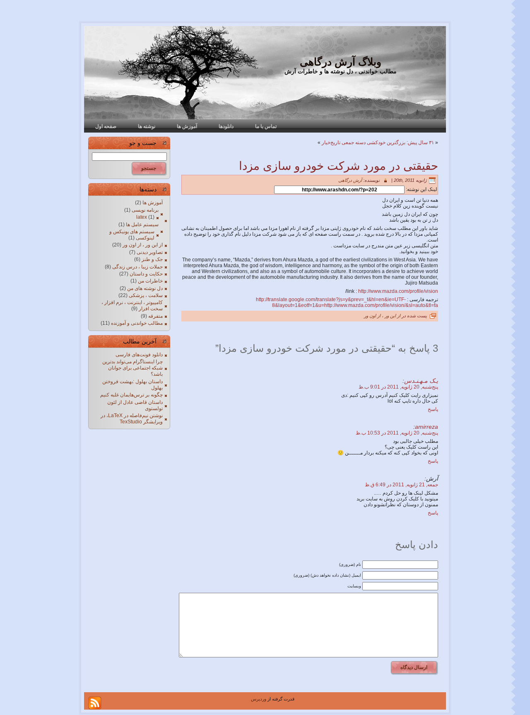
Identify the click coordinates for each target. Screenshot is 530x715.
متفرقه (155, 316)
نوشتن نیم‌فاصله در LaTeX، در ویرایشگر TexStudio (132, 419)
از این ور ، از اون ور (143, 245)
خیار (326, 142)
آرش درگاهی (350, 180)
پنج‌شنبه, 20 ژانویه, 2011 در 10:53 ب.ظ (397, 433)
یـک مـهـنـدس (421, 380)
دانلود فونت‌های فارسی (139, 355)
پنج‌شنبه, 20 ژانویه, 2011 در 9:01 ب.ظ (398, 387)
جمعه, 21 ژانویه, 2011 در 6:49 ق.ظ (401, 485)
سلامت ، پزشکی (146, 295)
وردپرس (258, 698)
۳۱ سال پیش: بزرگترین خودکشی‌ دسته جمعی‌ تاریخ (382, 142)
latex (141, 217)
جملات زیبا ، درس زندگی (137, 267)
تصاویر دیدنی (150, 252)
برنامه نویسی (145, 210)
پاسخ (433, 409)
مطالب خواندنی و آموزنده (137, 323)
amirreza (426, 426)
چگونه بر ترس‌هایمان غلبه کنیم (131, 395)
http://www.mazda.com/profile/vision (398, 291)
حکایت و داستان (146, 274)
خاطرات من (150, 281)
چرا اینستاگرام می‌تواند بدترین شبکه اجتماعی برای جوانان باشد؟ (132, 368)
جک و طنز (152, 259)
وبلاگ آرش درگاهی (340, 62)
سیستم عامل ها (142, 224)
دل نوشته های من (145, 288)
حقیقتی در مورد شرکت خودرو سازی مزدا (338, 165)
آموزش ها (152, 202)
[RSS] (94, 703)
